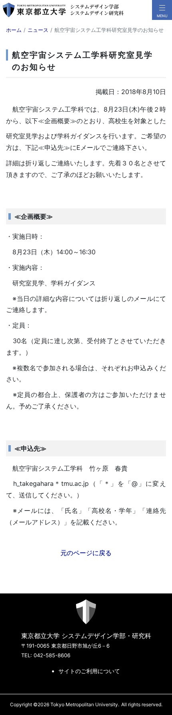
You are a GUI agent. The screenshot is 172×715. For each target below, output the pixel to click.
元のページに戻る (86, 553)
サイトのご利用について (89, 671)
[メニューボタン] (162, 10)
